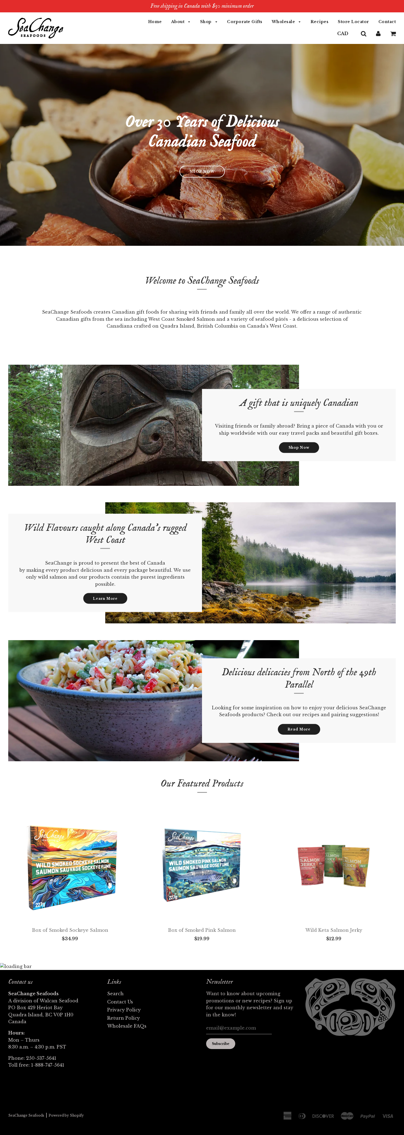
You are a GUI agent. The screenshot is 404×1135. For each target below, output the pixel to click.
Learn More (105, 598)
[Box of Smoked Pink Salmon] (202, 866)
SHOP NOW (202, 171)
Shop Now (299, 447)
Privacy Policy (124, 1010)
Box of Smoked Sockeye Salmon (70, 930)
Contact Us (120, 1002)
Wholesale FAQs (126, 1026)
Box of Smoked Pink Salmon (202, 930)
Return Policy (123, 1018)
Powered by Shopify (66, 1115)
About (178, 21)
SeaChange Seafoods (26, 1115)
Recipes (320, 21)
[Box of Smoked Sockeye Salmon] (70, 866)
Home (155, 21)
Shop (206, 21)
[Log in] (378, 33)
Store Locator (353, 21)
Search (115, 993)
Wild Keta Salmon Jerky (333, 930)
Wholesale (284, 21)
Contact (387, 21)
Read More (299, 729)
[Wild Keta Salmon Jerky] (334, 866)
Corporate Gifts (244, 21)
